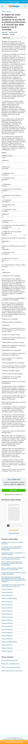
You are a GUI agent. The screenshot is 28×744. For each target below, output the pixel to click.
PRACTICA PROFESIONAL (9, 598)
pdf (11, 484)
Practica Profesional (7, 589)
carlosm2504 (4, 32)
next (21, 525)
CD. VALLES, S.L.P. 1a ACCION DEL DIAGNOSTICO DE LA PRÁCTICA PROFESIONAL (11, 548)
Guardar (15, 490)
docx (19, 484)
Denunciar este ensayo (14, 533)
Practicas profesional (7, 617)
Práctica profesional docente (9, 660)
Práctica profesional (6, 614)
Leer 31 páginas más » (14, 479)
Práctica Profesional (7, 620)
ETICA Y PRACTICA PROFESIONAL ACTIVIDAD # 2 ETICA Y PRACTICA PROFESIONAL (11, 563)
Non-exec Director (17, 1)
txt (5, 484)
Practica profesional (6, 645)
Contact (17, 2)
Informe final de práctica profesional (11, 671)
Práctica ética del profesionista (10, 664)
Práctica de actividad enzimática (10, 667)
